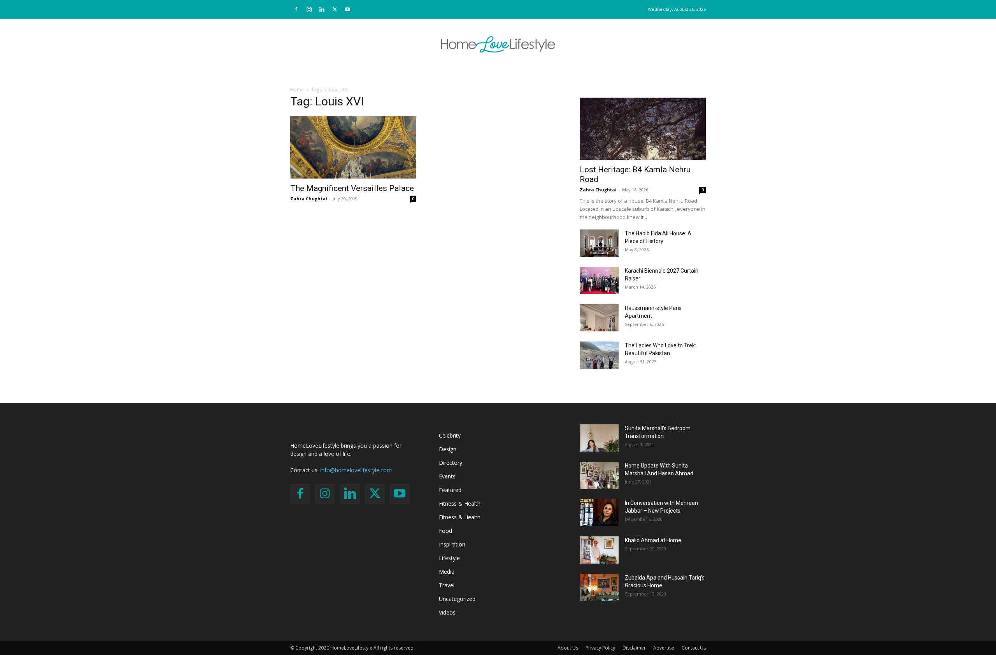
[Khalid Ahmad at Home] (599, 550)
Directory (450, 462)
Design (447, 449)
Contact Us (694, 647)
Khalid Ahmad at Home (653, 540)
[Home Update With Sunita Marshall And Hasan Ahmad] (599, 475)
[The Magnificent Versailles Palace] (353, 147)
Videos (447, 612)
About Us (568, 647)
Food (445, 530)
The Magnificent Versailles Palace (352, 188)
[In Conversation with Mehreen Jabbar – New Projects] (599, 512)
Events (447, 476)
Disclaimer (634, 647)
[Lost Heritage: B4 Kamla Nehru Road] (643, 129)
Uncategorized (457, 598)
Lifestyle (449, 558)
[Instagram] (309, 9)
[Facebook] (296, 9)
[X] (334, 9)
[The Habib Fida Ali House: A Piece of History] (599, 243)
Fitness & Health (459, 503)
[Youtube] (347, 9)
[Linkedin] (322, 9)
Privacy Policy (600, 647)
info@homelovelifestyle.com (356, 470)
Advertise (663, 647)
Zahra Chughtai (308, 198)
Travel (446, 585)
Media (446, 571)
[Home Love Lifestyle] (498, 44)
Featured (450, 490)
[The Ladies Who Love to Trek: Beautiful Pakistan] (599, 355)
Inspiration (452, 544)
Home (297, 89)
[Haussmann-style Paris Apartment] (599, 317)
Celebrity (450, 435)
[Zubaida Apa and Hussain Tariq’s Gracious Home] (599, 587)
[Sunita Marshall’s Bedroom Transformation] (599, 438)
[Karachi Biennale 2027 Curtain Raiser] (599, 280)
